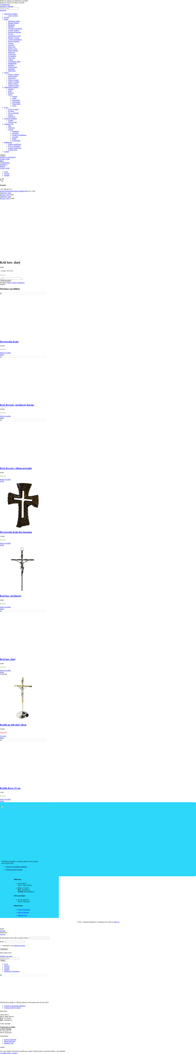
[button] (5, 353)
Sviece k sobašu (13, 109)
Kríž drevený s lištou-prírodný (16, 468)
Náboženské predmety (11, 87)
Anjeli (14, 98)
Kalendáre (11, 69)
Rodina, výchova (13, 38)
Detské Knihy (12, 67)
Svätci (14, 106)
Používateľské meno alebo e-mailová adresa (15, 938)
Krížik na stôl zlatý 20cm (13, 724)
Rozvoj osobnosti (13, 41)
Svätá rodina (16, 140)
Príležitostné (8, 142)
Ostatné (10, 60)
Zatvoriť (2, 931)
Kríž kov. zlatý (5, 195)
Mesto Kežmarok (9, 1041)
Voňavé (10, 115)
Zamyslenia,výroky (14, 36)
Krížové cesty (12, 49)
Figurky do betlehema (19, 135)
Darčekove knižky (14, 21)
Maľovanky (12, 71)
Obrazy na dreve (13, 80)
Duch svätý (12, 47)
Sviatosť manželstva (14, 144)
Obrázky (11, 89)
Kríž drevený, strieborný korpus (17, 405)
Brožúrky (11, 65)
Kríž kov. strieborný (10, 596)
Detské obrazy (12, 76)
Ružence (11, 93)
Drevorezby (12, 78)
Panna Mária (16, 104)
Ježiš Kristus (16, 102)
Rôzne (14, 139)
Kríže (10, 91)
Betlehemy (15, 131)
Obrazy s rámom (13, 74)
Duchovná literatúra (14, 32)
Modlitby (11, 27)
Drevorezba (16, 100)
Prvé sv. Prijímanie (14, 146)
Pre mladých (12, 56)
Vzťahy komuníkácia (15, 39)
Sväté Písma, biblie (14, 61)
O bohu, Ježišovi (13, 30)
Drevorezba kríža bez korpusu (16, 532)
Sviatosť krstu (12, 150)
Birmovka (11, 52)
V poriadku (4, 1053)
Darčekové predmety (11, 14)
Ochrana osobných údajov (12, 1008)
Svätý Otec (11, 58)
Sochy (10, 95)
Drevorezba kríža (9, 341)
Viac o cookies (12, 1053)
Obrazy (6, 72)
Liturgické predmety (10, 118)
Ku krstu (11, 111)
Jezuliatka (15, 133)
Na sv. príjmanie (13, 113)
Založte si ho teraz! (6, 956)
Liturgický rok (8, 124)
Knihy (6, 19)
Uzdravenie (12, 54)
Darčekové (11, 117)
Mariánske (11, 25)
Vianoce (10, 43)
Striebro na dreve (13, 85)
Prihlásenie (4, 949)
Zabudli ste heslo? (19, 945)
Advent (10, 129)
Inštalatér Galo (8, 1043)
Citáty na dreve (13, 16)
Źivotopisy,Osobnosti (15, 28)
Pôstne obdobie (13, 50)
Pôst (9, 126)
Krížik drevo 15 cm (10, 788)
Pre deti (6, 17)
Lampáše (15, 137)
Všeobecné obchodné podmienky (15, 1006)
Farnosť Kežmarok (10, 1039)
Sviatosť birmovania (14, 148)
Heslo (2, 942)
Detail (2, 354)
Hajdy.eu (116, 922)
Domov (2, 191)
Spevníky (11, 45)
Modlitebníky (12, 63)
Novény (10, 34)
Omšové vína (12, 122)
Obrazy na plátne (13, 82)
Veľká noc (11, 128)
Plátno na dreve (13, 84)
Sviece (6, 107)
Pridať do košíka (6, 280)
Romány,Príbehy (13, 23)
